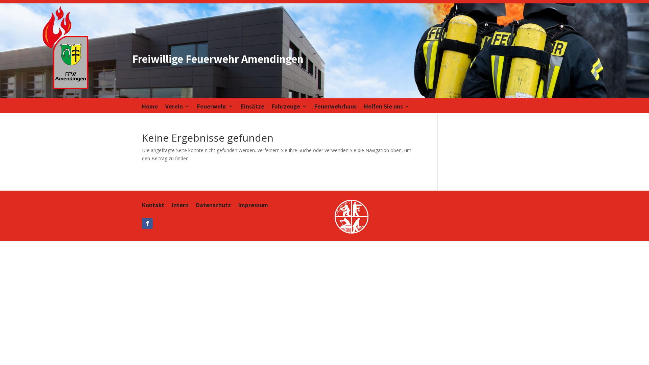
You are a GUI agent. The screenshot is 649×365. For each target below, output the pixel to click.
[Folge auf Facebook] (147, 223)
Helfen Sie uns (383, 107)
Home (150, 107)
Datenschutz (213, 205)
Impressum (253, 205)
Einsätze (252, 107)
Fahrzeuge (286, 107)
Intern (180, 205)
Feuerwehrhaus (335, 107)
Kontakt (153, 205)
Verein (174, 107)
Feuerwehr (211, 107)
